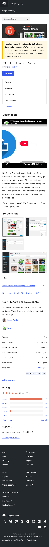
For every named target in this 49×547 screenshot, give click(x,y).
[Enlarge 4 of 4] (43, 255)
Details (8, 82)
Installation (9, 94)
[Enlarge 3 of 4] (20, 241)
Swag (29, 485)
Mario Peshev (11, 67)
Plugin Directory (8, 11)
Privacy (5, 464)
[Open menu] (45, 3)
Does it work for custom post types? (18, 286)
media (38, 373)
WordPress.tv (9, 485)
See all (44, 420)
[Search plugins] (27, 19)
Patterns (29, 464)
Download (8, 73)
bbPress (7, 501)
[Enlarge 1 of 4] (20, 220)
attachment (30, 373)
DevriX (10, 328)
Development (11, 100)
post (44, 373)
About (5, 452)
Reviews (8, 88)
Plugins (29, 460)
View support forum (11, 437)
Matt (5, 496)
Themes (29, 456)
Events (29, 476)
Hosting (5, 460)
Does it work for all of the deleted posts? (20, 293)
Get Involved (31, 472)
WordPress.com (10, 492)
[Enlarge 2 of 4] (43, 220)
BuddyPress (8, 505)
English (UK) (13, 516)
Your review (7, 420)
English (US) (42, 368)
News (4, 456)
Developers (7, 480)
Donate (30, 480)
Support (8, 107)
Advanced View (9, 380)
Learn (4, 472)
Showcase (30, 452)
